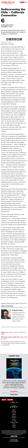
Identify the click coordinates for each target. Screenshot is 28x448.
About (14, 409)
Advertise (14, 411)
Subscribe (10, 399)
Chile (3, 334)
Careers (14, 414)
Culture (14, 427)
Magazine (14, 416)
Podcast (14, 405)
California (21, 332)
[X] (10, 39)
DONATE (22, 2)
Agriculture (9, 332)
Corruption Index (14, 422)
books (16, 332)
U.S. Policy (14, 420)
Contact (14, 413)
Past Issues (14, 394)
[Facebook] (7, 39)
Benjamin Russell (8, 25)
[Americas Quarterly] (8, 2)
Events (14, 424)
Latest (14, 419)
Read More (14, 391)
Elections (14, 417)
